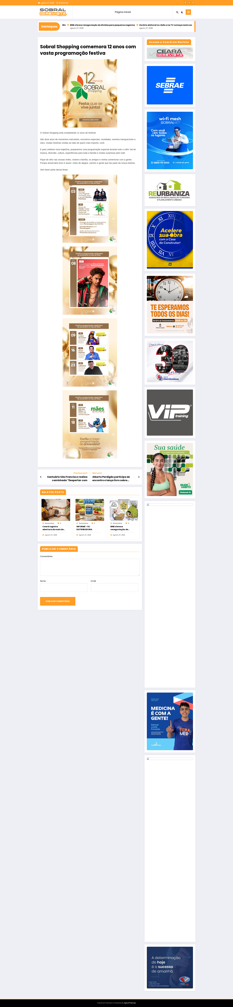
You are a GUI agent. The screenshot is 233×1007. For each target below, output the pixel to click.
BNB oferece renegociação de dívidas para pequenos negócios (63, 25)
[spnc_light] (182, 12)
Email (93, 581)
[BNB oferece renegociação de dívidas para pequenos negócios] (123, 509)
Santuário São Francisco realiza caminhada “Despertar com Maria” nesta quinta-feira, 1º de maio (67, 478)
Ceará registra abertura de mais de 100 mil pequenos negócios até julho (53, 528)
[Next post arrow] (139, 477)
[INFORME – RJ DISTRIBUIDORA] (89, 509)
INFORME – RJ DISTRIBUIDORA (84, 528)
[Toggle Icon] (188, 12)
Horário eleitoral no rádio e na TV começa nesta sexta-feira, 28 (133, 25)
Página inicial (123, 12)
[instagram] (193, 2)
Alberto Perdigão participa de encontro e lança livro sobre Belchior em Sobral (111, 478)
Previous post (80, 473)
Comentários (46, 556)
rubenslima (49, 523)
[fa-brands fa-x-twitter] (189, 2)
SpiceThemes (130, 1003)
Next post (97, 473)
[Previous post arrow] (41, 477)
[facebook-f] (185, 2)
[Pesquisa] (177, 12)
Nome (43, 581)
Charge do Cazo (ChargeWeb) (186, 25)
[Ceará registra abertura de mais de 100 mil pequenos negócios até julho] (56, 509)
